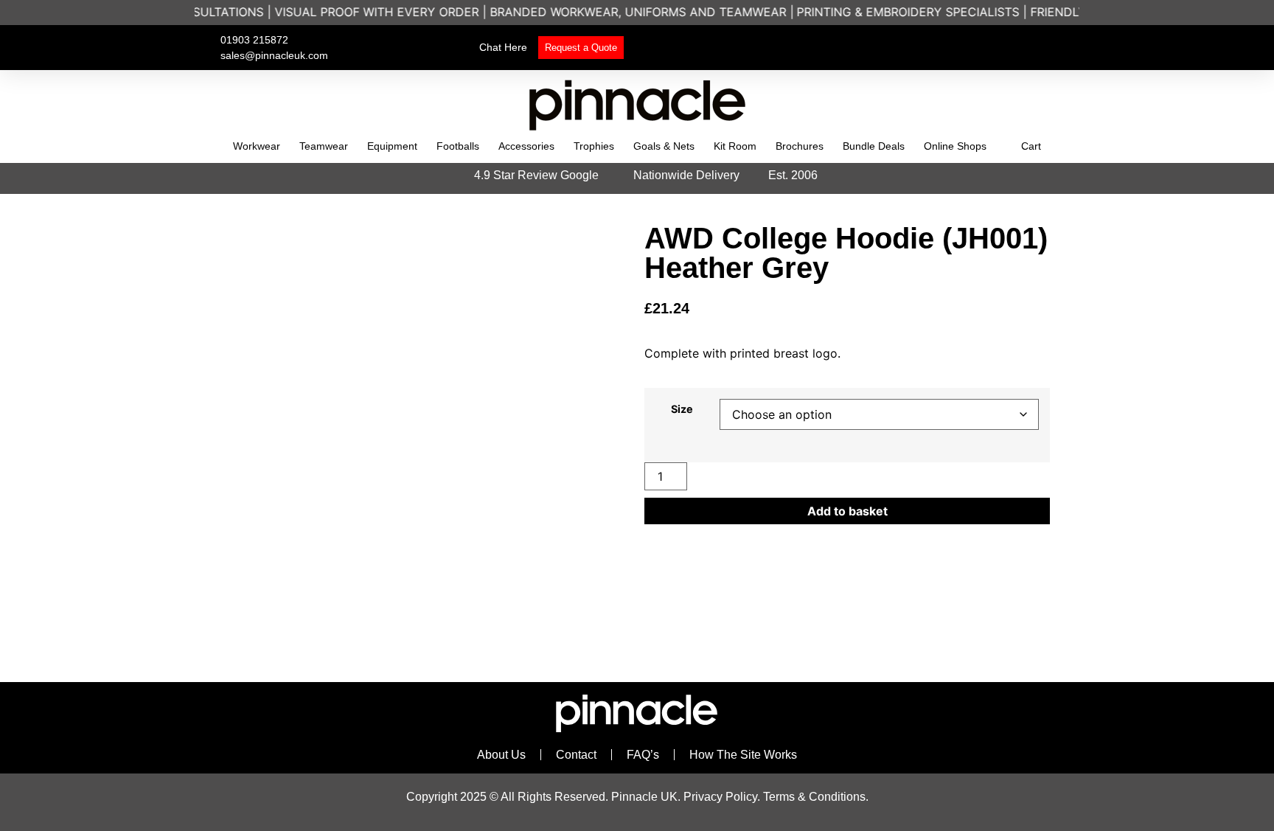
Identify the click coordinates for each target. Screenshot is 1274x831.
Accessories (526, 146)
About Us (501, 754)
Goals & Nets (664, 146)
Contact (576, 754)
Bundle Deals (874, 146)
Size (682, 409)
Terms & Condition (811, 796)
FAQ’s (643, 754)
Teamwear (323, 146)
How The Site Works (743, 754)
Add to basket (847, 511)
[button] (944, 47)
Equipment (392, 146)
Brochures (800, 146)
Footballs (457, 146)
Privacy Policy (720, 796)
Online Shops (955, 146)
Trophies (594, 146)
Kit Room (735, 146)
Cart (1031, 146)
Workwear (256, 146)
